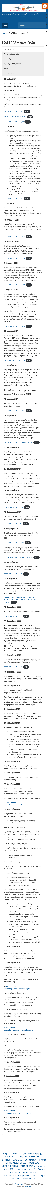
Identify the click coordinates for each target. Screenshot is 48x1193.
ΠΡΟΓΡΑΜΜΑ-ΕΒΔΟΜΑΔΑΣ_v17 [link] (14, 122)
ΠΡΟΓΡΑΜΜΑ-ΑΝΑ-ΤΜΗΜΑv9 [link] (13, 524)
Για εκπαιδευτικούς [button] (11, 54)
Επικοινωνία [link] (29, 1178)
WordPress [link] (19, 1184)
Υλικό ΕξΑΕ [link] (34, 1162)
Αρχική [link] (6, 1153)
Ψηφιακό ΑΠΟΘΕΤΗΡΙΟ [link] (30, 1156)
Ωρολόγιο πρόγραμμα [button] (12, 64)
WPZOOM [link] (28, 1186)
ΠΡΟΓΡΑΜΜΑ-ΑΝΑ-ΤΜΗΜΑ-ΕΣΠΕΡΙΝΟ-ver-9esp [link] (18, 442)
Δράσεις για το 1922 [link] (25, 1169)
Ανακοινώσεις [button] (9, 49)
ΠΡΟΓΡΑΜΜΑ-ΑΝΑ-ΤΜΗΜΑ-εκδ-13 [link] (14, 285)
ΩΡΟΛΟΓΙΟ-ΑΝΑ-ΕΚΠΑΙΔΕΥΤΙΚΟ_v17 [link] (15, 117)
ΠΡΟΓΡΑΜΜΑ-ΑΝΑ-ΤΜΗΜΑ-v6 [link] (13, 616)
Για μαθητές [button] (8, 59)
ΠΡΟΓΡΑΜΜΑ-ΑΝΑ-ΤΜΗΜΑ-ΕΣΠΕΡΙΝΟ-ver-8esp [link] (18, 557)
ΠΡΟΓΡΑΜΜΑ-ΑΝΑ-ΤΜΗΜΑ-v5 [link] (13, 667)
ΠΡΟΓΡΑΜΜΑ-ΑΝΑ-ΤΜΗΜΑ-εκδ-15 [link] (14, 236)
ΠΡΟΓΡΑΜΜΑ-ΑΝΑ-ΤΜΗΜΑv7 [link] (13, 574)
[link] (45, 6)
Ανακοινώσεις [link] (10, 1156)
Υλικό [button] (6, 69)
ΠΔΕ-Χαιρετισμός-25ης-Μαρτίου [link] (14, 360)
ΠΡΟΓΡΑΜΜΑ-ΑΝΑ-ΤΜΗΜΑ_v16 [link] (13, 198)
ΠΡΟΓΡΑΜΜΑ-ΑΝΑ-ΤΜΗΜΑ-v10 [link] (13, 507)
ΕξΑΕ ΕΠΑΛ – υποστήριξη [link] (24, 1159)
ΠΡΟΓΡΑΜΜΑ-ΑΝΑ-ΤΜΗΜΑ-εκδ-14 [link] (14, 258)
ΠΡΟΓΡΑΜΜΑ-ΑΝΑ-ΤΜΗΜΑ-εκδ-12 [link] (14, 326)
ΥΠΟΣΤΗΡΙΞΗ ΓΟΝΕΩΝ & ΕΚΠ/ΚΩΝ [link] (18, 1166)
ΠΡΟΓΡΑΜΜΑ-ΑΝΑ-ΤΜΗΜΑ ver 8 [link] (14, 543)
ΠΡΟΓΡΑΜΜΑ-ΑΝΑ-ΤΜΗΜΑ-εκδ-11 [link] (14, 411)
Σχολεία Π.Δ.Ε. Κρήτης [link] (31, 1153)
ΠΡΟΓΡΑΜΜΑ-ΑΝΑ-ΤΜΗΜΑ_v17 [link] (13, 111)
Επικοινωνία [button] (9, 73)
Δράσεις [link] (6, 1159)
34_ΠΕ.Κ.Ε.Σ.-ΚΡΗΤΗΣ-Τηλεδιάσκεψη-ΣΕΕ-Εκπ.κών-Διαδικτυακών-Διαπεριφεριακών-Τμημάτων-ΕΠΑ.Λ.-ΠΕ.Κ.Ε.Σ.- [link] (20, 600)
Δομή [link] (15, 1153)
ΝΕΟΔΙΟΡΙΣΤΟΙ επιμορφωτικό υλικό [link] (19, 1175)
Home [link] (4, 33)
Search (43, 25)
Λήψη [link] (27, 111)
